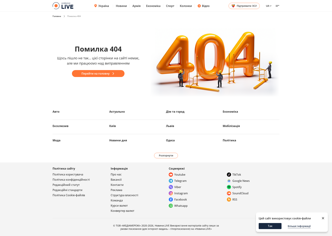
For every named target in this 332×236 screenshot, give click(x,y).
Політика (229, 140)
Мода (57, 140)
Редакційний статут (66, 185)
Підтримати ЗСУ (247, 5)
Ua (267, 5)
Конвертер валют (122, 211)
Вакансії (116, 179)
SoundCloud (240, 193)
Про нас (116, 174)
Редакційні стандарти (67, 190)
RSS (234, 199)
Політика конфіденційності (71, 179)
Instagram (181, 193)
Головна (57, 16)
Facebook (180, 199)
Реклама (116, 190)
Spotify (237, 187)
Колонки (186, 6)
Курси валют (119, 205)
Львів (170, 126)
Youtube (179, 174)
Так (270, 226)
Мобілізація (231, 126)
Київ (112, 126)
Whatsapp (181, 206)
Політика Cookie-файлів (69, 195)
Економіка (153, 6)
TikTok (236, 174)
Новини (121, 6)
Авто (56, 112)
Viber (177, 187)
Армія (136, 6)
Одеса (170, 140)
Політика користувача (68, 174)
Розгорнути (166, 155)
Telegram (180, 181)
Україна (103, 6)
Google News (241, 181)
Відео (206, 6)
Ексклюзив (60, 126)
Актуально (117, 112)
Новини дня (118, 140)
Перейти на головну (95, 73)
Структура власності (124, 195)
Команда (117, 200)
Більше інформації (299, 226)
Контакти (117, 185)
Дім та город (175, 112)
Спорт (170, 6)
